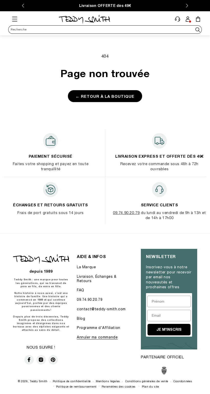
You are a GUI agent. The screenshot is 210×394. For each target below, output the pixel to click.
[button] (14, 19)
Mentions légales (108, 381)
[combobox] (105, 30)
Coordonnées (182, 381)
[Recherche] (198, 30)
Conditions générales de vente (146, 381)
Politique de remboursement (76, 386)
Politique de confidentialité (72, 381)
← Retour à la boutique (105, 96)
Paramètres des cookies (119, 386)
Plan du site (150, 386)
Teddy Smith (39, 381)
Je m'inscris (169, 329)
